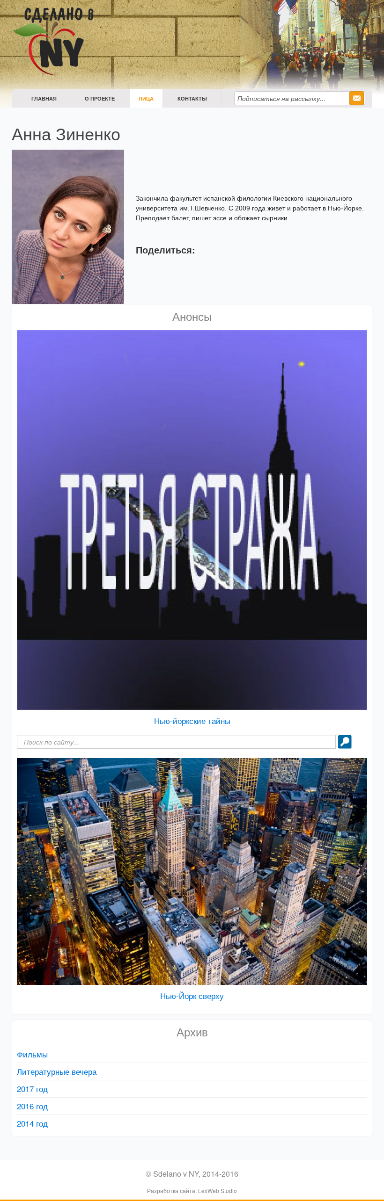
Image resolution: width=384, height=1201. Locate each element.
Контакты (192, 98)
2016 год (32, 1106)
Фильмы (32, 1054)
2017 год (32, 1088)
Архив (192, 1031)
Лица (146, 98)
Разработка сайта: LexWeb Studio (192, 1190)
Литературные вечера (56, 1071)
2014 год (32, 1123)
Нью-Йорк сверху (192, 995)
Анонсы (192, 316)
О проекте (100, 98)
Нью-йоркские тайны (192, 720)
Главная (44, 98)
